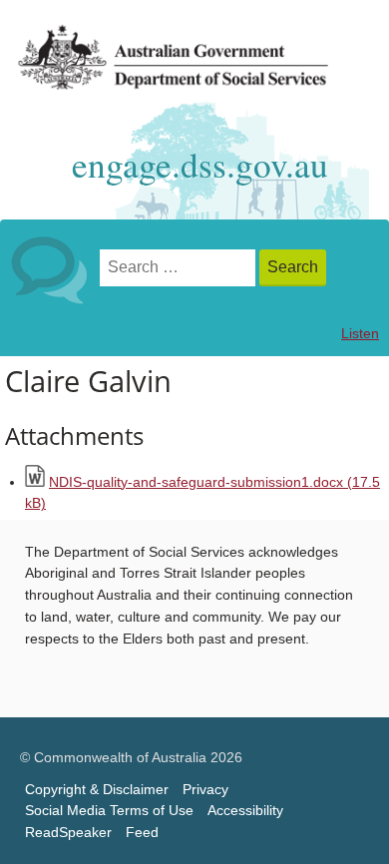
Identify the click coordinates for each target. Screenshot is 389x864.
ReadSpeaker (68, 832)
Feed (142, 832)
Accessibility (245, 810)
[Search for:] (179, 267)
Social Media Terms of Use (109, 810)
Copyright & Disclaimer (97, 789)
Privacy (205, 789)
